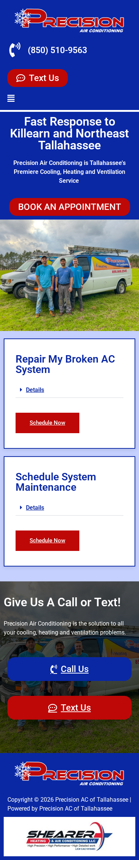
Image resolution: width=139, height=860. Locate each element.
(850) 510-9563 (57, 50)
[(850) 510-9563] (14, 49)
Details (35, 389)
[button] (10, 98)
